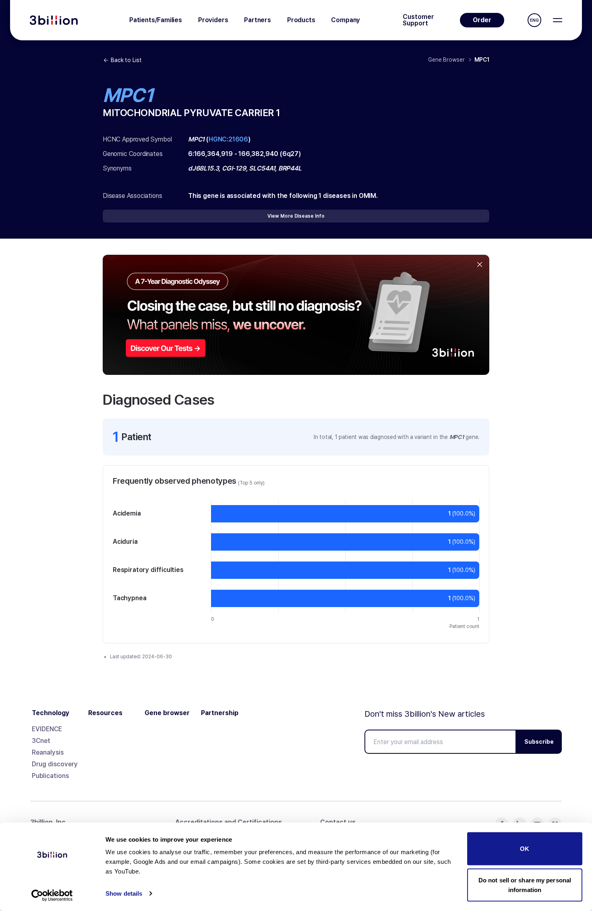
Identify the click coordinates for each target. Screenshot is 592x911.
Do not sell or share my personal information (524, 884)
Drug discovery (55, 764)
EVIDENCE (47, 729)
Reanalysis (48, 752)
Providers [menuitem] (213, 20)
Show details (124, 893)
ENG (534, 20)
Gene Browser (446, 59)
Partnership (219, 713)
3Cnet (41, 741)
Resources (105, 713)
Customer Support (418, 20)
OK (524, 848)
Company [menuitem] (345, 20)
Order (482, 20)
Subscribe (539, 741)
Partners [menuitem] (257, 20)
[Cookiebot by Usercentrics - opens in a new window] (52, 895)
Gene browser (167, 713)
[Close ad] (479, 264)
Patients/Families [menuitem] (155, 20)
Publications (50, 776)
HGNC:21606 (228, 139)
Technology (50, 713)
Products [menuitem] (301, 20)
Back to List (126, 60)
